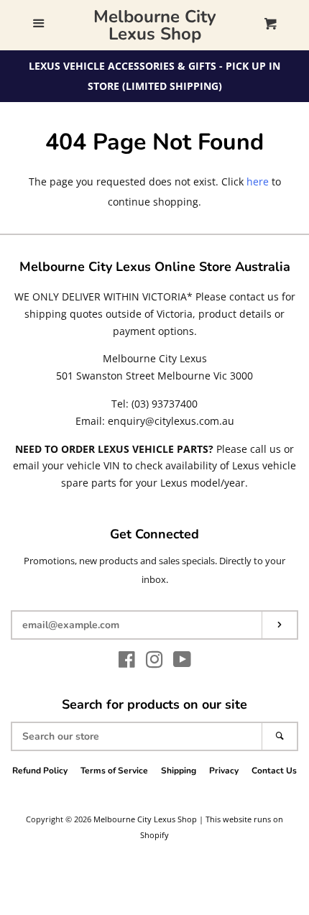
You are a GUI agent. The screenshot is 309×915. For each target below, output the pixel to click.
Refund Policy (40, 770)
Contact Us (274, 770)
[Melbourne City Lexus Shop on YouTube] (182, 662)
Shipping (178, 770)
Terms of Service (114, 770)
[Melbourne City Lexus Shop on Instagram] (154, 662)
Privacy (224, 770)
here (257, 181)
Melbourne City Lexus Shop (154, 25)
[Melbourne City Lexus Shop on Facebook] (127, 662)
